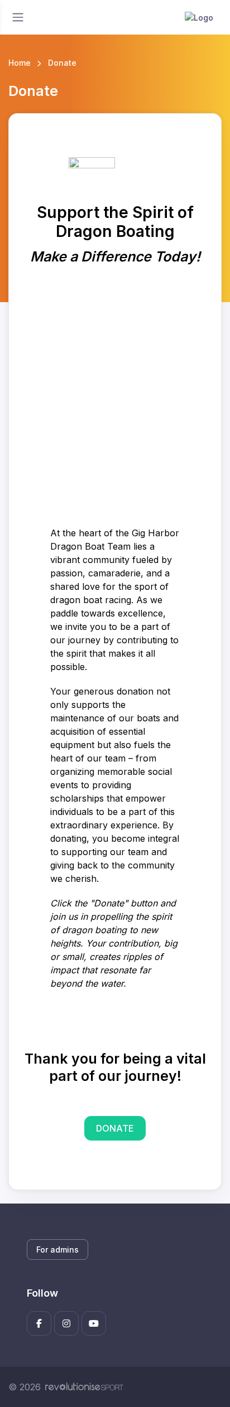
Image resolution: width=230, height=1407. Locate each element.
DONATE (115, 1128)
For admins (57, 1249)
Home (19, 62)
